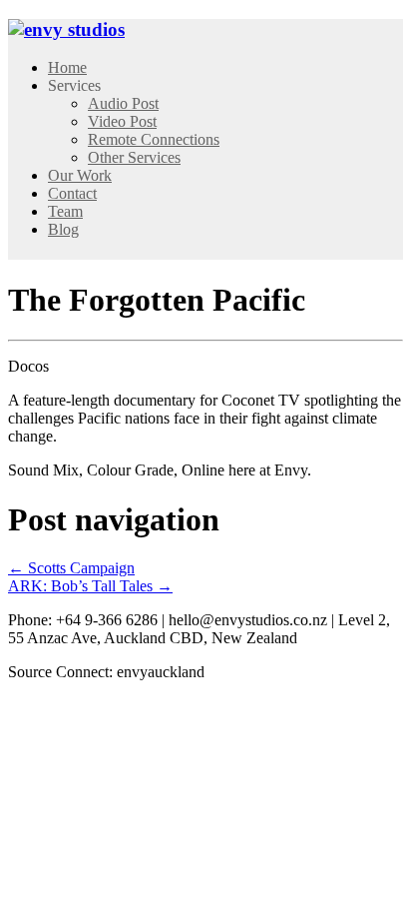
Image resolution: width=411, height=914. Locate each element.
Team (65, 211)
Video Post (122, 121)
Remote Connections (153, 139)
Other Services (134, 157)
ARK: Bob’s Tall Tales (90, 585)
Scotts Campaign (71, 567)
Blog (63, 229)
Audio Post (123, 103)
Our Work (80, 175)
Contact (72, 193)
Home (67, 67)
